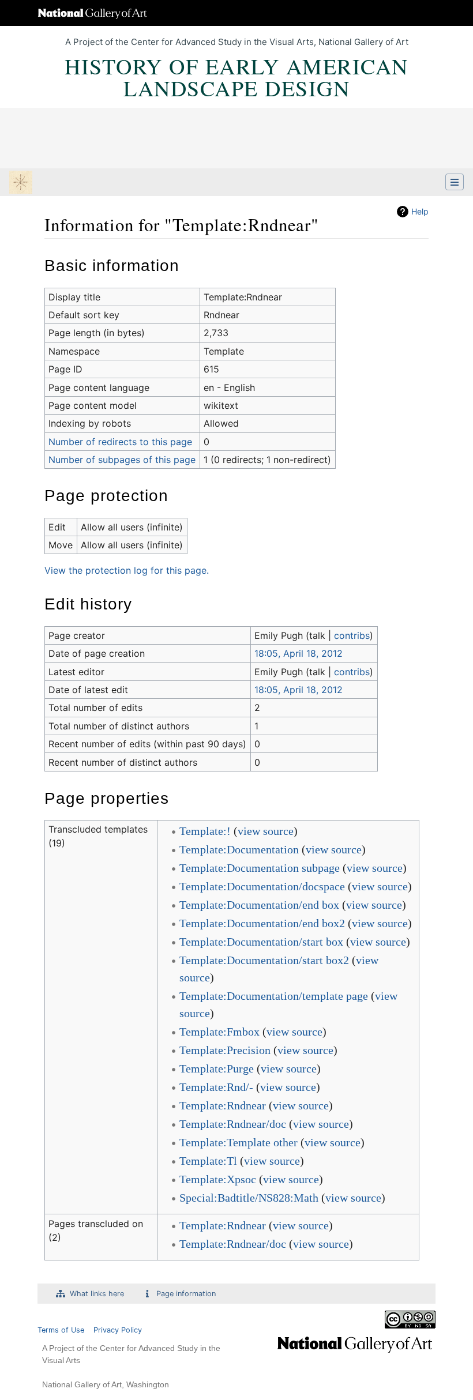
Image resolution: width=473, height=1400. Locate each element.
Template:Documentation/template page (273, 995)
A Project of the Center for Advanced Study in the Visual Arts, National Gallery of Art (236, 41)
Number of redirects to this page (120, 441)
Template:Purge (216, 1068)
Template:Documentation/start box (261, 941)
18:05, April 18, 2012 (298, 653)
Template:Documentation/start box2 (264, 960)
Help (420, 211)
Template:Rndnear (222, 1105)
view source (266, 831)
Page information (186, 1293)
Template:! (205, 831)
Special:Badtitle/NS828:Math (248, 1197)
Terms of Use (60, 1330)
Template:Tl (208, 1160)
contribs (352, 635)
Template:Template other (238, 1142)
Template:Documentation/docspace (262, 886)
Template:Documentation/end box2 (262, 923)
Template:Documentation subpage (259, 867)
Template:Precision (225, 1050)
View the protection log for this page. (126, 570)
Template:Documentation (239, 849)
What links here (97, 1293)
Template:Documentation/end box (259, 904)
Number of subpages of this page (122, 459)
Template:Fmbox (219, 1031)
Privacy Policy (117, 1330)
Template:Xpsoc (217, 1179)
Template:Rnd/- (216, 1087)
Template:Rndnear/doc (232, 1123)
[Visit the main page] (20, 183)
